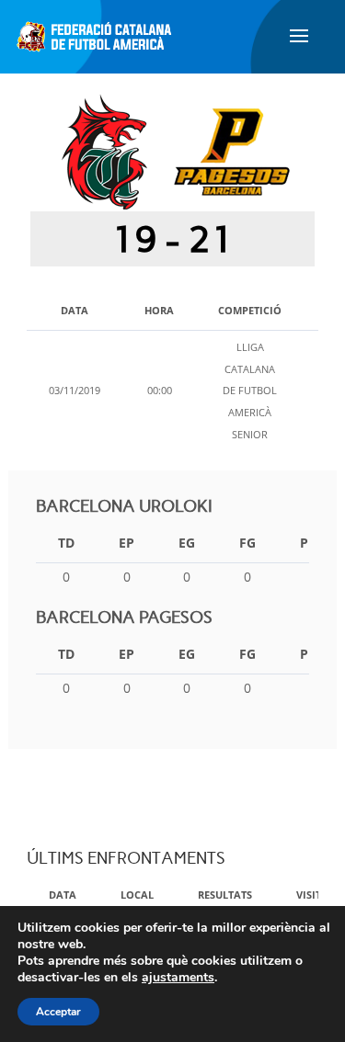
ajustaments (178, 977)
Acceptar (58, 1011)
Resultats (225, 894)
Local (137, 894)
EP (126, 542)
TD (66, 542)
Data (62, 894)
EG (186, 542)
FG (247, 542)
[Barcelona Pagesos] (232, 151)
